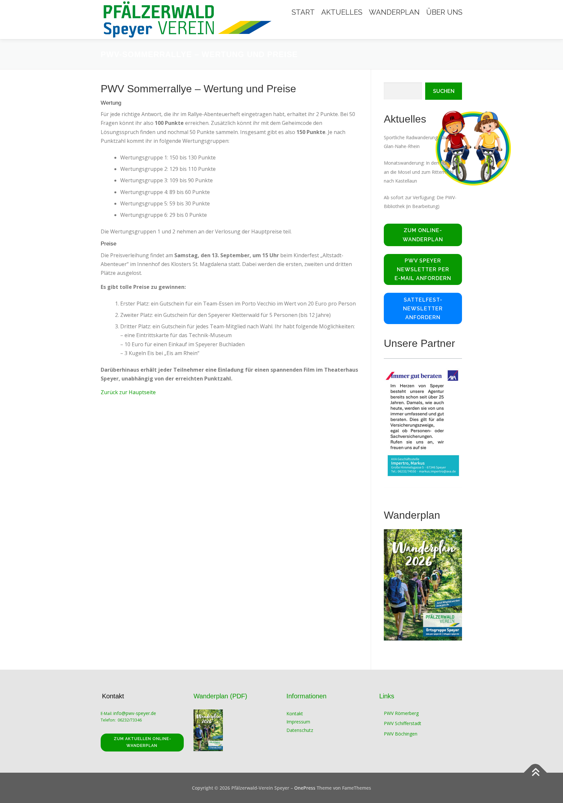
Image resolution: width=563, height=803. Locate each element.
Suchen (444, 91)
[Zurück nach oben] (535, 772)
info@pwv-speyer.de (135, 713)
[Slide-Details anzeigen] (423, 423)
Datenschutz (299, 730)
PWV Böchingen (400, 734)
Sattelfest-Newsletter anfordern (423, 308)
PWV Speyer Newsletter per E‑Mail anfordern (423, 269)
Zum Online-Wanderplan (423, 234)
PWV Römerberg (401, 713)
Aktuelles (341, 12)
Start (303, 12)
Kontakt (294, 713)
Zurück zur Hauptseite (128, 392)
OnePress (304, 788)
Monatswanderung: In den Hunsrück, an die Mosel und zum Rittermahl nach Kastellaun (422, 172)
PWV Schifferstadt (402, 723)
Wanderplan (394, 12)
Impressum (298, 722)
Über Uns (444, 12)
